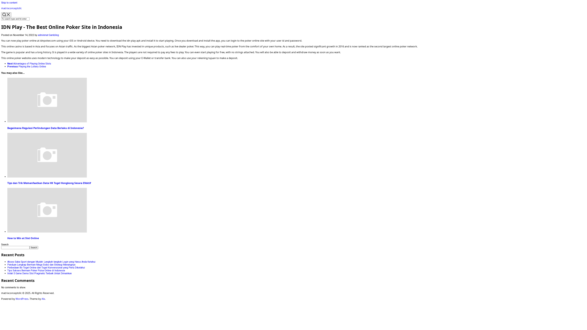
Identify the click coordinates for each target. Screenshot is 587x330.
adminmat (43, 35)
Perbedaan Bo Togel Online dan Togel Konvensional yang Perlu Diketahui (46, 267)
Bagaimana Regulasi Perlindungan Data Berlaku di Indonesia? (45, 128)
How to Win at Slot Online (23, 238)
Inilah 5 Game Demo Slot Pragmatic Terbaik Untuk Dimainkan (39, 273)
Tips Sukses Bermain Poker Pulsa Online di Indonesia (36, 270)
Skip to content (9, 2)
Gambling (54, 35)
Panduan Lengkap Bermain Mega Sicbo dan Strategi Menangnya (41, 264)
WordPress (22, 299)
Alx (43, 299)
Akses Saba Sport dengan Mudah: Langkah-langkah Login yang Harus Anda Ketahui (51, 261)
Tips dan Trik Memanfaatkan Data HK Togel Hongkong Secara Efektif (49, 183)
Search (5, 244)
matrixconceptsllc (11, 8)
